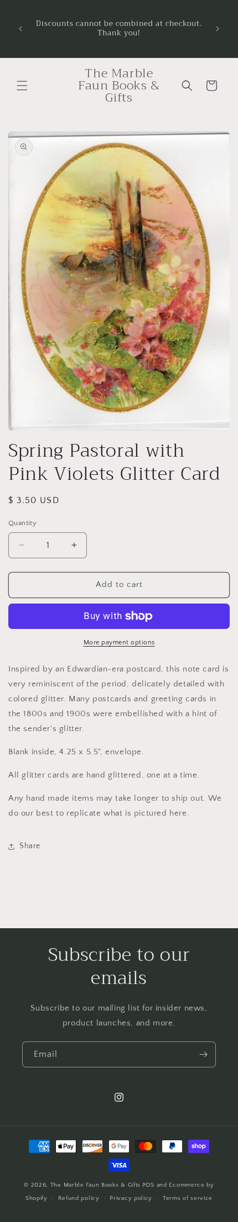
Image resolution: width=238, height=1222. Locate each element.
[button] (22, 85)
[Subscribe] (203, 1054)
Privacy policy (131, 1198)
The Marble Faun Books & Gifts (95, 1185)
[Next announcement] (217, 29)
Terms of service (188, 1198)
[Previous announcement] (20, 29)
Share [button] (29, 846)
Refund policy (79, 1198)
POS (148, 1185)
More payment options (119, 642)
